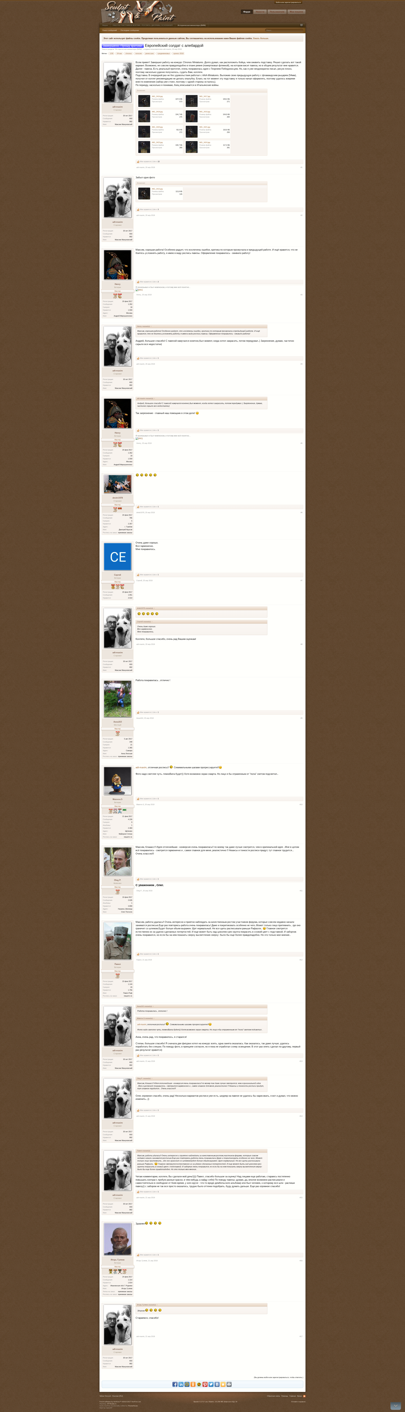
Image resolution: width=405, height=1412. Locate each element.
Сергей (117, 575)
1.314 (130, 1280)
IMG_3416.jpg (157, 96)
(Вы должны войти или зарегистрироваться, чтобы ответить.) (278, 1377)
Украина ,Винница (125, 909)
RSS (304, 1396)
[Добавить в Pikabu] (199, 1384)
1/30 (111, 53)
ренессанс (149, 53)
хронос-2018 (178, 53)
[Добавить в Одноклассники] (193, 1384)
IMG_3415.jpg (157, 189)
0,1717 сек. (203, 1402)
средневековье (164, 53)
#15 (301, 1197)
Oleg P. (117, 880)
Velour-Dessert (105, 1396)
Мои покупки (296, 12)
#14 (301, 1116)
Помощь (284, 1396)
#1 (301, 167)
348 (130, 742)
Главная (292, 1396)
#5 (301, 443)
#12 (301, 960)
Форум (246, 12)
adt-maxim (167, 49)
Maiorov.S (117, 799)
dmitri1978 (117, 498)
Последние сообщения (130, 30)
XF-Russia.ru (111, 1404)
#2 (301, 215)
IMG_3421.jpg (204, 127)
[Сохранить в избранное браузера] (223, 1384)
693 (130, 118)
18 (131, 307)
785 (130, 518)
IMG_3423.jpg (157, 142)
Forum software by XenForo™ (120, 1402)
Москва (129, 313)
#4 (301, 364)
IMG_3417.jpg (204, 96)
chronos (128, 53)
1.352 (130, 304)
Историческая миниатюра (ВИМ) (128, 49)
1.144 (130, 984)
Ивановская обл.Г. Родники (121, 1286)
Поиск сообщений (109, 30)
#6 (301, 512)
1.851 (130, 595)
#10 (301, 804)
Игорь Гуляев (118, 1260)
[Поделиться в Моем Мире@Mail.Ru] (187, 1384)
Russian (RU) (117, 1396)
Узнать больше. (261, 38)
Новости (260, 12)
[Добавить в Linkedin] (181, 1384)
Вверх (299, 1396)
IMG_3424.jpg (204, 142)
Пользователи (277, 12)
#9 (301, 718)
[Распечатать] (229, 1384)
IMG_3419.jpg (204, 112)
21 (131, 745)
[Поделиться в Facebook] (175, 1384)
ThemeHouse (133, 1406)
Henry (117, 284)
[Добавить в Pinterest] (205, 1384)
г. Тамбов (128, 527)
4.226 (130, 819)
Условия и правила (298, 1402)
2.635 (130, 900)
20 (131, 987)
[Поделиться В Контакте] (217, 1384)
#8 (301, 644)
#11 (301, 891)
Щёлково (128, 831)
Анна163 (117, 722)
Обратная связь (273, 1396)
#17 (301, 1336)
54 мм (119, 53)
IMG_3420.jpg (157, 127)
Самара (129, 750)
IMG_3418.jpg (157, 112)
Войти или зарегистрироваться (288, 2)
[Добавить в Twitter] (211, 1384)
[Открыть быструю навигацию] (301, 25)
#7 (301, 580)
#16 (301, 1261)
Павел (118, 964)
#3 (301, 295)
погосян (138, 53)
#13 (301, 1061)
